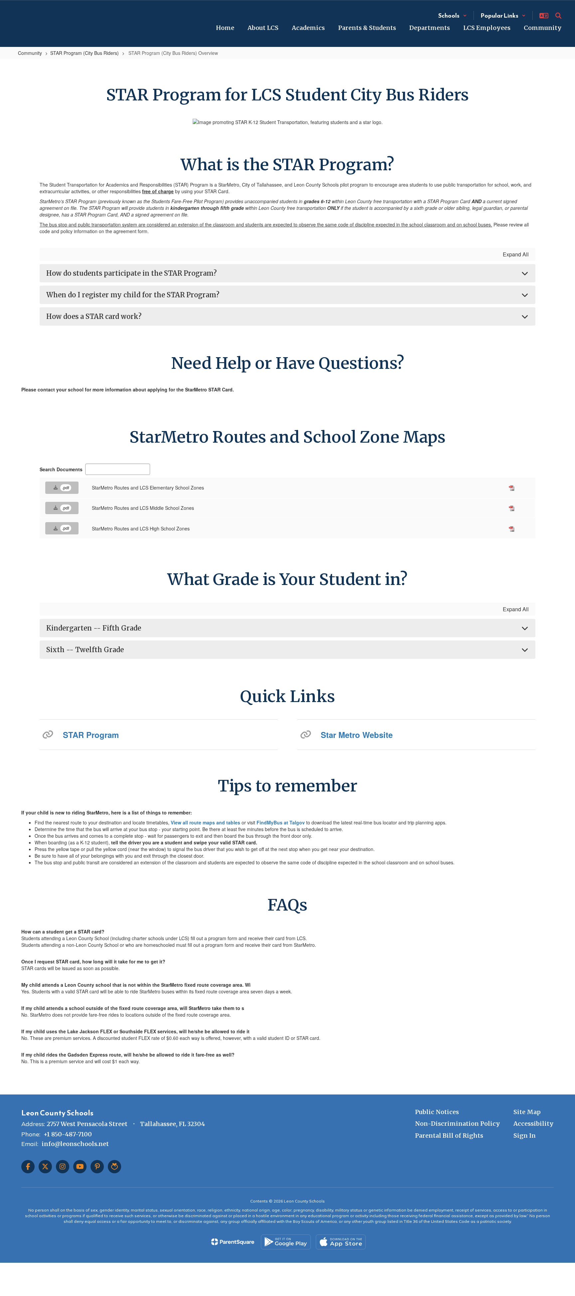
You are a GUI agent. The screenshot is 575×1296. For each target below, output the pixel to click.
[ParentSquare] (233, 1242)
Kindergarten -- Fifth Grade (93, 628)
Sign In (524, 1135)
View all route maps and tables (206, 822)
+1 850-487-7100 (68, 1134)
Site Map (527, 1112)
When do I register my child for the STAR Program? (132, 295)
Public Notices (437, 1112)
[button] (452, 15)
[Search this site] (558, 15)
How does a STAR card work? (93, 316)
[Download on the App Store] (341, 1241)
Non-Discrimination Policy (457, 1123)
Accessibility (533, 1123)
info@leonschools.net (75, 1144)
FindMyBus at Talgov (281, 822)
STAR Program (91, 734)
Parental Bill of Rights (449, 1135)
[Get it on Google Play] (286, 1241)
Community (30, 53)
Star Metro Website (357, 734)
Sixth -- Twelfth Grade (85, 650)
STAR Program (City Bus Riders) (84, 53)
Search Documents (61, 469)
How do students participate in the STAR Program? (131, 273)
